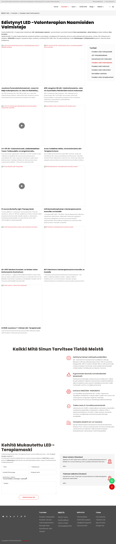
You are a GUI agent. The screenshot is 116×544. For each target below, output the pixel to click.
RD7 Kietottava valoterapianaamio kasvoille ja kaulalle (64, 270)
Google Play (100, 526)
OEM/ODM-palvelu (83, 520)
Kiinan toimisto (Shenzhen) (73, 457)
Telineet (42, 531)
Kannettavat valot (45, 529)
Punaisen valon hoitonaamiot (30, 13)
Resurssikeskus (98, 1)
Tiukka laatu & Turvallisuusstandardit (89, 405)
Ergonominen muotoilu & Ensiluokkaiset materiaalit (89, 374)
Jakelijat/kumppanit (84, 523)
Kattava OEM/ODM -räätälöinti (86, 391)
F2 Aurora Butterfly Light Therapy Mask (17, 209)
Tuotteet (14, 13)
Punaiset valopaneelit (46, 517)
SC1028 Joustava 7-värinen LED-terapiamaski (21, 328)
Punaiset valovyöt (45, 520)
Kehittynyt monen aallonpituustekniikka (90, 357)
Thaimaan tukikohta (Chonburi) (74, 474)
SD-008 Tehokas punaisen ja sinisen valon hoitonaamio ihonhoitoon (19, 270)
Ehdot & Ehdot (63, 523)
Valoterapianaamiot (46, 523)
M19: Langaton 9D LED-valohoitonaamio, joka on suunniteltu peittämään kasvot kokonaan (63, 89)
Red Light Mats (44, 526)
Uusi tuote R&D (82, 526)
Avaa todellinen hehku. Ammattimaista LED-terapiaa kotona (63, 149)
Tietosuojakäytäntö (65, 526)
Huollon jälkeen (63, 520)
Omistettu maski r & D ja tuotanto (87, 422)
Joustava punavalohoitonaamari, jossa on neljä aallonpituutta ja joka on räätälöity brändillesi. (20, 89)
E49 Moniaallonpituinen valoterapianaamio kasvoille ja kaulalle (62, 210)
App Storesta (100, 523)
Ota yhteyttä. (110, 1)
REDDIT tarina (63, 517)
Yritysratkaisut (82, 517)
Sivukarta (25, 541)
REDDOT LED (5, 13)
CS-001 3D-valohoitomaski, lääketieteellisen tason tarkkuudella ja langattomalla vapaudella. (20, 149)
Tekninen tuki (100, 520)
